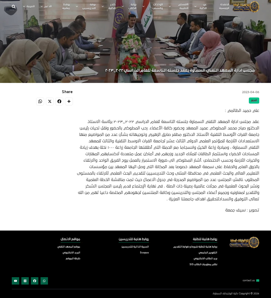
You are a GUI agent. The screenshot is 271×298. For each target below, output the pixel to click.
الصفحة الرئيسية (224, 6)
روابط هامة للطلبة (205, 239)
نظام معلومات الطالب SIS (203, 264)
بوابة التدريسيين (89, 6)
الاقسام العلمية (183, 6)
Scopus (144, 252)
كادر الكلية (112, 6)
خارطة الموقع (73, 258)
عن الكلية (203, 6)
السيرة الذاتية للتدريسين (135, 246)
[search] (13, 6)
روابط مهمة (66, 6)
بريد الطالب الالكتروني (205, 258)
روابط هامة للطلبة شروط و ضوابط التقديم (195, 246)
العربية (31, 6)
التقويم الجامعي (208, 252)
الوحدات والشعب (157, 6)
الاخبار (254, 100)
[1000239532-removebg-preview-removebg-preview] (245, 7)
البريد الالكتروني (71, 252)
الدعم (48, 6)
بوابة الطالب (132, 6)
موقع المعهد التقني (68, 246)
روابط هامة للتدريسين (134, 239)
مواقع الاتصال (70, 239)
